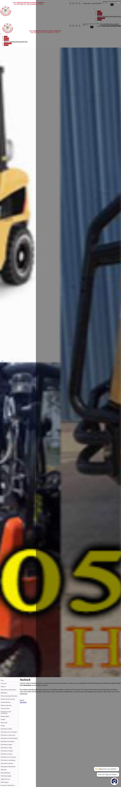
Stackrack (23, 702)
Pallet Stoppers (5, 782)
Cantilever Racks (5, 708)
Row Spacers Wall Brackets (8, 785)
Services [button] (6, 40)
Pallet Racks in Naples (6, 744)
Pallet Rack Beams (5, 772)
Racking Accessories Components (6, 712)
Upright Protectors (5, 779)
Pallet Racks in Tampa (6, 747)
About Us (3, 686)
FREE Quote (8, 43)
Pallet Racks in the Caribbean (8, 757)
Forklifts (3, 719)
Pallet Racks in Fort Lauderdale (9, 732)
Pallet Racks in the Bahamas (8, 760)
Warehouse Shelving (6, 705)
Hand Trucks (4, 722)
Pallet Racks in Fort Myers (7, 741)
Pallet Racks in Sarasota (7, 763)
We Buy (25, 42)
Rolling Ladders (5, 716)
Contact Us (4, 683)
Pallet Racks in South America (8, 689)
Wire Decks (4, 769)
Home (5, 36)
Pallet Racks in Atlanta (6, 754)
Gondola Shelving (5, 702)
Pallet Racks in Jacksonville (8, 735)
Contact (6, 45)
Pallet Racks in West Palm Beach (9, 738)
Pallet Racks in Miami (6, 729)
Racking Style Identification (8, 766)
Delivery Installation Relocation (13, 42)
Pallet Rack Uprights (6, 776)
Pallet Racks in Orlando (7, 751)
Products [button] (6, 38)
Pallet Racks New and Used (8, 699)
